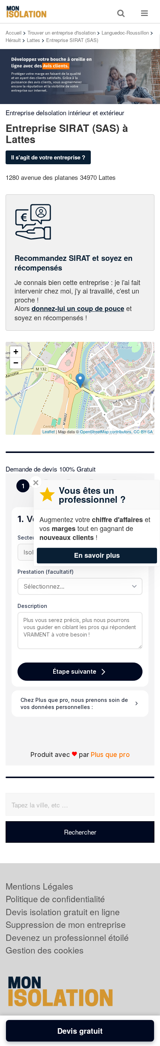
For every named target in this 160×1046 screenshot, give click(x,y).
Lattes (33, 39)
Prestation (45, 572)
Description (32, 606)
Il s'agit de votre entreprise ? (48, 157)
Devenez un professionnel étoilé (67, 937)
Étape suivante (74, 671)
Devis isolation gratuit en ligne (63, 912)
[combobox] (77, 586)
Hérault (13, 39)
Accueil (14, 32)
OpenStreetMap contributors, (107, 431)
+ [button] (15, 351)
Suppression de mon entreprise (66, 924)
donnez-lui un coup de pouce (78, 308)
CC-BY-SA (143, 431)
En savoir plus (97, 555)
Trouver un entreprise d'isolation (62, 32)
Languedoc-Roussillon (125, 32)
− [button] (15, 362)
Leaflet (48, 431)
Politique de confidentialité (55, 899)
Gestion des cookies (45, 950)
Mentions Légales (39, 886)
